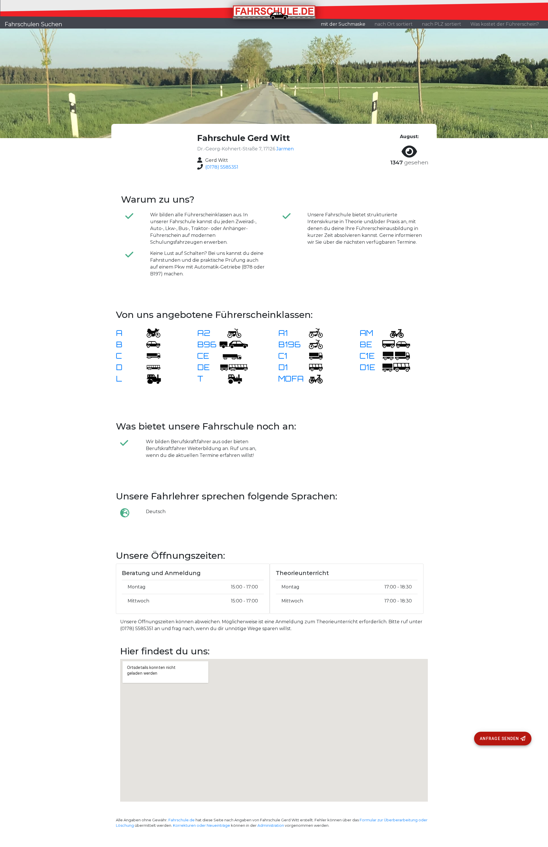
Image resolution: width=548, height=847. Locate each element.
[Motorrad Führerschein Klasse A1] (312, 332)
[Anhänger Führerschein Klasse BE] (396, 344)
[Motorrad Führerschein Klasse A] (149, 332)
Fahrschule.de (181, 820)
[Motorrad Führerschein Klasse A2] (230, 332)
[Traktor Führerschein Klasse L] (149, 378)
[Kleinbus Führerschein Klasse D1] (312, 367)
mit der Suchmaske (345, 24)
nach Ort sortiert (393, 24)
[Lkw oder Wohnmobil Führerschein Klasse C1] (312, 355)
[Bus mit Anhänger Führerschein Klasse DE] (233, 367)
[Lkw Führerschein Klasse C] (149, 355)
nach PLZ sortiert (441, 24)
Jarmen (285, 149)
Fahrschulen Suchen (33, 24)
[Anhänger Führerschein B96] (233, 344)
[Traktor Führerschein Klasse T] (230, 378)
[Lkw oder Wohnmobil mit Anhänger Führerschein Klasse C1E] (396, 355)
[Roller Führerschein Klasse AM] (393, 332)
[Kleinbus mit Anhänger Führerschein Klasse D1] (396, 367)
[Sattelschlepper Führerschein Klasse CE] (230, 355)
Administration (270, 825)
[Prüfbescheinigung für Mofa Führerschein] (312, 378)
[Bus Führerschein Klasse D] (149, 367)
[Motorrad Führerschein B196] (312, 344)
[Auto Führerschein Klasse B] (149, 344)
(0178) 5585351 (221, 167)
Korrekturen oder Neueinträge (201, 825)
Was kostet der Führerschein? (504, 24)
